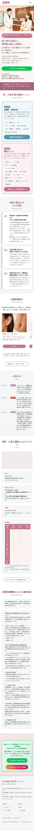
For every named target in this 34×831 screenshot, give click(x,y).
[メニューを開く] (30, 3)
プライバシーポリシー (7, 818)
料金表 (20, 807)
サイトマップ (17, 818)
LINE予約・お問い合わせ (17, 760)
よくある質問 (21, 810)
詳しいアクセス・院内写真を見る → (17, 580)
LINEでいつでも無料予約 (17, 68)
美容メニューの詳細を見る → (17, 189)
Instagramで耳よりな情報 (17, 767)
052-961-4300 (10, 510)
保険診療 (4, 804)
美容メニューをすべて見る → (17, 364)
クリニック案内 (6, 810)
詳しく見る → (14, 346)
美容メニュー (21, 804)
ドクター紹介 (5, 807)
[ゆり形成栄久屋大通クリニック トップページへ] (6, 2)
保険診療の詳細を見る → (16, 137)
